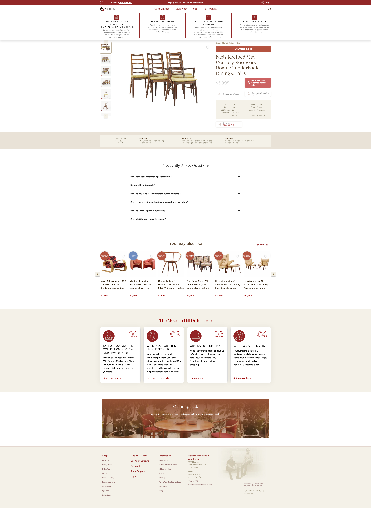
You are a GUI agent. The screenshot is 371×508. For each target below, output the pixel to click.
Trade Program (138, 471)
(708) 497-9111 (193, 481)
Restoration (210, 8)
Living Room (107, 469)
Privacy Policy (164, 460)
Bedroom (105, 460)
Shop (218, 43)
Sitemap (162, 478)
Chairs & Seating (228, 43)
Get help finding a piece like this (260, 94)
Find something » (112, 377)
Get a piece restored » (158, 377)
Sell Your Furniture (140, 460)
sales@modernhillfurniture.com (200, 484)
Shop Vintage (161, 8)
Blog (161, 491)
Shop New (181, 8)
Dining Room (107, 465)
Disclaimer (163, 486)
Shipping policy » (242, 377)
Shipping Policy (165, 469)
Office (104, 473)
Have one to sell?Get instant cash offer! (259, 82)
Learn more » (197, 377)
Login (268, 2)
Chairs (239, 43)
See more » (263, 244)
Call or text (118, 2)
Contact (162, 473)
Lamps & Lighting (108, 482)
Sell (195, 8)
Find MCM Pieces (140, 455)
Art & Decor (106, 486)
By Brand (105, 491)
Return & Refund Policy (168, 465)
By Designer (106, 495)
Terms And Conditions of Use (170, 482)
